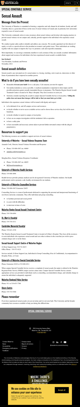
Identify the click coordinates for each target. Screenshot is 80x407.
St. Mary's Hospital (9, 217)
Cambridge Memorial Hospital (13, 226)
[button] (69, 3)
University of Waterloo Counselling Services (19, 184)
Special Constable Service (40, 311)
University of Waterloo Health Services (17, 169)
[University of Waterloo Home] (10, 3)
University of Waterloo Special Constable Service (21, 260)
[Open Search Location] (77, 3)
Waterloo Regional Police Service (15, 279)
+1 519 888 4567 (41, 332)
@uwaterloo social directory (59, 345)
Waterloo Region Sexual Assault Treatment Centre (21, 209)
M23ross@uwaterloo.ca (14, 165)
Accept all (61, 390)
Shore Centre (7, 288)
